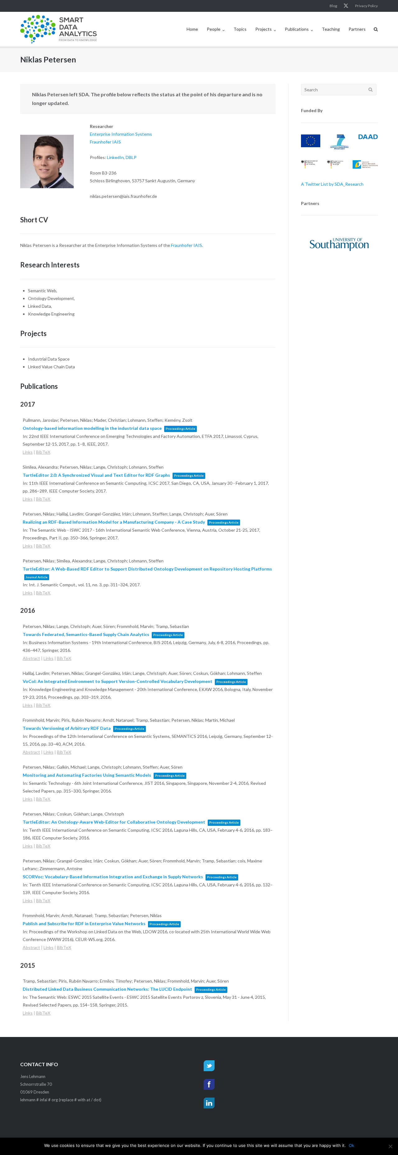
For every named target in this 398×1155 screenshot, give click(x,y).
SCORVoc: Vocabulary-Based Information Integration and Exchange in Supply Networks (113, 876)
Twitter (346, 6)
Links (28, 452)
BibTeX (43, 452)
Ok (351, 1145)
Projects (263, 29)
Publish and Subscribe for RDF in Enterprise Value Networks (84, 923)
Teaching (331, 29)
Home (192, 29)
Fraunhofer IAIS (105, 141)
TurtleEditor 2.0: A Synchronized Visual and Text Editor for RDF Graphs (96, 475)
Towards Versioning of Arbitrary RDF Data (67, 728)
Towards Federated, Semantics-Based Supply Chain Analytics (86, 634)
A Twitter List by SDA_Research (332, 184)
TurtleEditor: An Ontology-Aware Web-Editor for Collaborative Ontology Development (114, 822)
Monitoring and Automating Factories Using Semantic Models (87, 775)
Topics (240, 29)
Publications (297, 29)
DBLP (131, 157)
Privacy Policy (366, 5)
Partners (357, 29)
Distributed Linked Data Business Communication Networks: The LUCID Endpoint (107, 989)
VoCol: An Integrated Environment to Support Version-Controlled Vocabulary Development (117, 681)
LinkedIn (115, 157)
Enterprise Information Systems (121, 134)
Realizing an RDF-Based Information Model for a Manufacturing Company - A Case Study (114, 522)
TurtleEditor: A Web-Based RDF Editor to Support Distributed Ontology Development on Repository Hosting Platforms (147, 568)
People (213, 29)
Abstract (31, 658)
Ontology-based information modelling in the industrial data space (92, 428)
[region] (339, 244)
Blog (333, 5)
